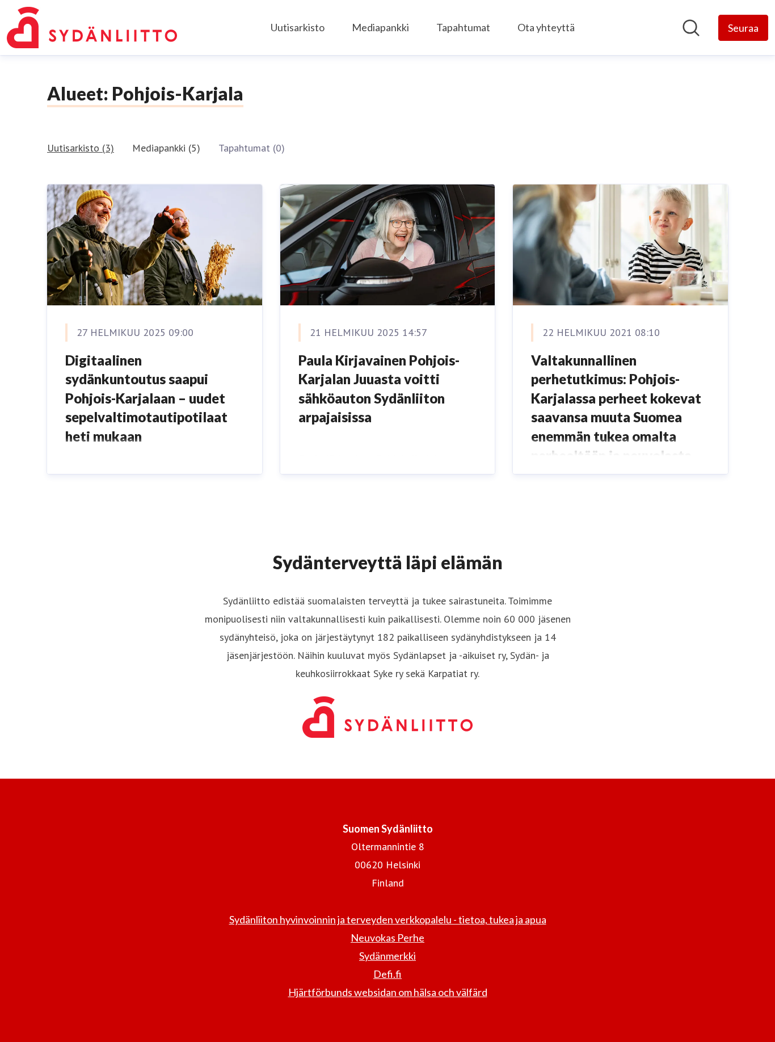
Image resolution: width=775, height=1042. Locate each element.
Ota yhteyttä (546, 27)
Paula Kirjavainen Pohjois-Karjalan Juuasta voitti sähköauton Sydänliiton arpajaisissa (379, 389)
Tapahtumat (463, 27)
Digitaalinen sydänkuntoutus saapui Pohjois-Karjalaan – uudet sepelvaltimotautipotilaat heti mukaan (146, 398)
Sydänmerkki (387, 955)
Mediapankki (380, 27)
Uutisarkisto (298, 27)
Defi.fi (387, 974)
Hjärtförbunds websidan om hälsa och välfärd (387, 992)
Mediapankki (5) (166, 147)
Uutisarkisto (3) (80, 147)
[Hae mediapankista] (691, 28)
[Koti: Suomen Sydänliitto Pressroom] (92, 27)
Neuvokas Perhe (387, 937)
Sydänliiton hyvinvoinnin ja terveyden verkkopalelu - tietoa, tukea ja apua (387, 919)
